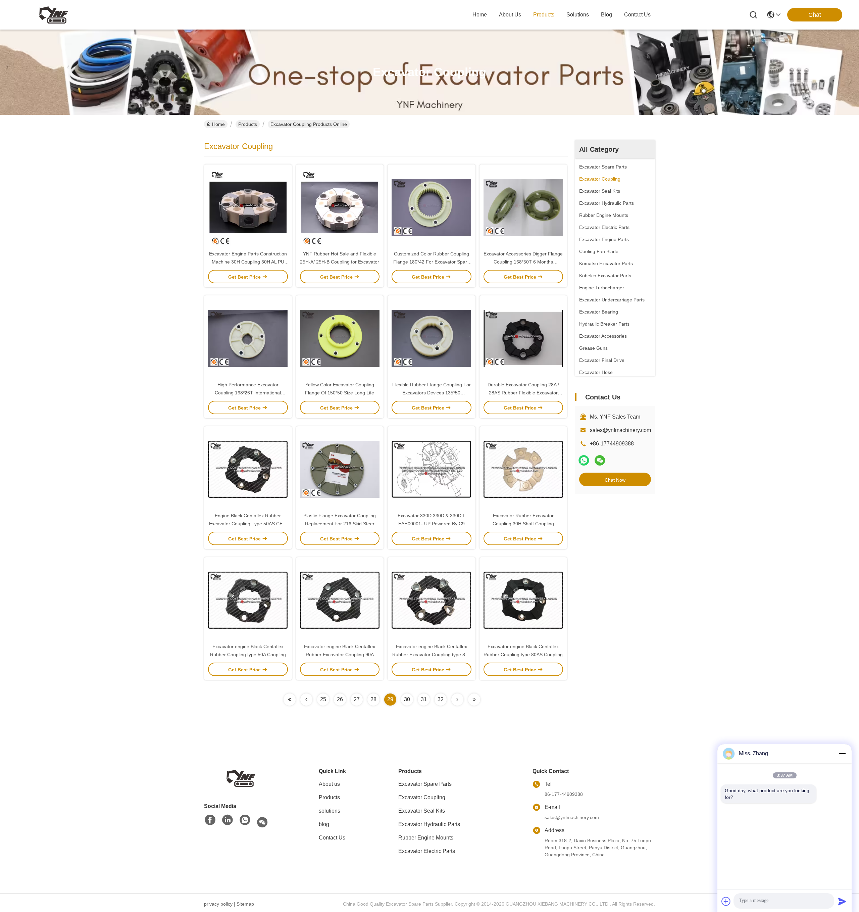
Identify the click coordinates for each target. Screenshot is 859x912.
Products (247, 124)
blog (606, 14)
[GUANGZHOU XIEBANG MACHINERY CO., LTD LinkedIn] (227, 820)
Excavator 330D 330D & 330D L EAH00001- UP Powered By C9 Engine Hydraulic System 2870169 (431, 523)
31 (424, 699)
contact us (637, 14)
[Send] (842, 901)
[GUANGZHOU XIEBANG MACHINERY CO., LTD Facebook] (210, 820)
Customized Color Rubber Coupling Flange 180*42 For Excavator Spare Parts (431, 262)
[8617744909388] (245, 820)
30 (407, 699)
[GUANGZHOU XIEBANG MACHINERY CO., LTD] (54, 15)
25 (323, 699)
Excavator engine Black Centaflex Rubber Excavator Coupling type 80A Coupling (431, 654)
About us (329, 784)
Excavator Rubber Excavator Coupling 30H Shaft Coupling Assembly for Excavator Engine (523, 523)
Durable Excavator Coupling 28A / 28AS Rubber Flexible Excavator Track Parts (523, 392)
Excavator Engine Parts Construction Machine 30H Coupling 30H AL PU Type (248, 262)
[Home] (241, 777)
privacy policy (218, 904)
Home (479, 14)
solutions (577, 14)
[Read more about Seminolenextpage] (290, 699)
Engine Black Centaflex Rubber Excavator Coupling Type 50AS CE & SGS (248, 523)
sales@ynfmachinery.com (620, 430)
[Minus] (842, 754)
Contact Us (332, 838)
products (543, 14)
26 (340, 699)
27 (357, 699)
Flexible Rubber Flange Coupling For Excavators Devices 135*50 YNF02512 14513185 (431, 392)
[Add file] (726, 901)
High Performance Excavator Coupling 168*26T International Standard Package (248, 392)
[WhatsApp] (584, 460)
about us (510, 14)
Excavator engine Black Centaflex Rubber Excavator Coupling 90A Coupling (339, 654)
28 (373, 699)
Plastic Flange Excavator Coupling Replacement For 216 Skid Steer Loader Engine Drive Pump (339, 523)
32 (441, 699)
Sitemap (245, 904)
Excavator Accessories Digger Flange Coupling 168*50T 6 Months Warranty (523, 262)
